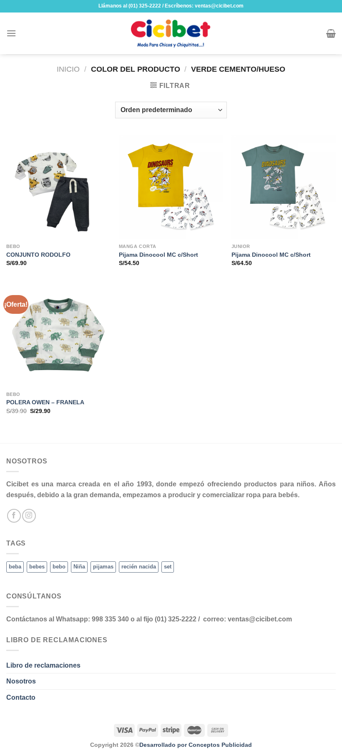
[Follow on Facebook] (14, 516)
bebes (37, 566)
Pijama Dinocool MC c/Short (158, 254)
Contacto (20, 697)
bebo (59, 566)
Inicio (68, 69)
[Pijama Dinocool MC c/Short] (171, 187)
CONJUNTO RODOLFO (38, 254)
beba (15, 566)
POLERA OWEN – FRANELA (45, 402)
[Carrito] (331, 33)
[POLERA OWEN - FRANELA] (58, 335)
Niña (79, 566)
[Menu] (11, 33)
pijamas (103, 566)
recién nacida (138, 566)
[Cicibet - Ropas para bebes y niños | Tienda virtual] (171, 33)
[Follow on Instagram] (29, 516)
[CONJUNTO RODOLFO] (58, 187)
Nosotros (21, 681)
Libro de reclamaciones (43, 665)
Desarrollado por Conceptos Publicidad (195, 744)
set (167, 566)
